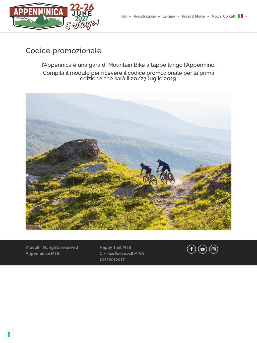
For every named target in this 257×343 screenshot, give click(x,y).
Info (124, 16)
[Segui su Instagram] (213, 249)
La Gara (169, 16)
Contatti (229, 16)
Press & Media (193, 16)
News (216, 16)
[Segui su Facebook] (191, 249)
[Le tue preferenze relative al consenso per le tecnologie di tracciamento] (9, 334)
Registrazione (145, 16)
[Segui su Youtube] (202, 249)
